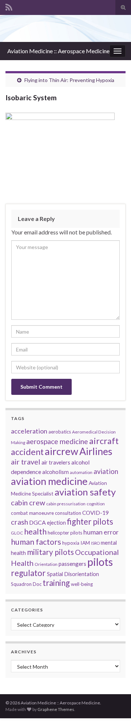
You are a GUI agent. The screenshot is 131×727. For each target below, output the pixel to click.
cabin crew (28, 502)
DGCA (37, 522)
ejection (56, 523)
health (35, 531)
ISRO (95, 543)
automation (81, 472)
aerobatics (59, 432)
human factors (36, 542)
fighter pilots (90, 521)
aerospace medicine (57, 441)
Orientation (46, 564)
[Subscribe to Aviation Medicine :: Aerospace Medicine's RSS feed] (8, 6)
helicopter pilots (65, 533)
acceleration (29, 431)
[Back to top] (115, 710)
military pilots (50, 552)
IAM (85, 543)
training (56, 583)
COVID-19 (95, 512)
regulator (28, 573)
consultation (68, 513)
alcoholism (55, 472)
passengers (72, 563)
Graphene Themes (55, 709)
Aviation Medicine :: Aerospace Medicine (58, 50)
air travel (25, 461)
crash (19, 521)
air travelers (55, 462)
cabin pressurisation (66, 503)
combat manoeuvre (32, 513)
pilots (100, 561)
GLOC (17, 533)
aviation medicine (49, 481)
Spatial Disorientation (73, 574)
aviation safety (85, 492)
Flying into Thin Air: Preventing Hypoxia (69, 80)
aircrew (61, 451)
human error (101, 532)
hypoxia (70, 543)
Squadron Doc (26, 584)
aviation (106, 471)
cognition (96, 503)
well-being (82, 584)
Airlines (95, 451)
